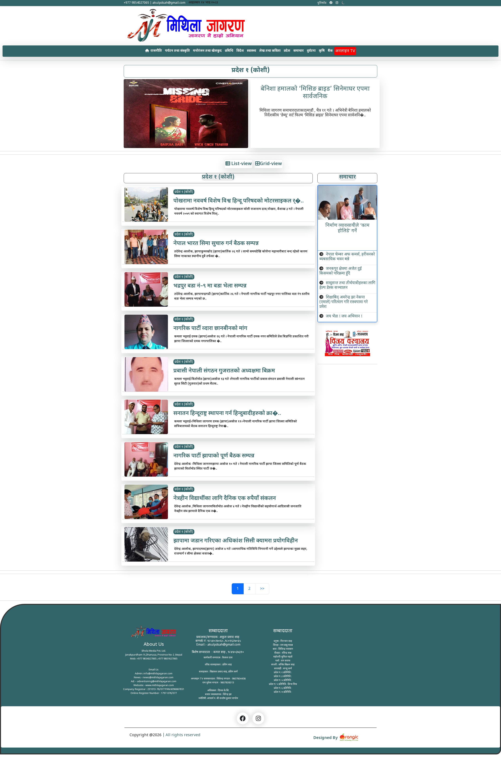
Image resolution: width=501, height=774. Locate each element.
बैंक (330, 51)
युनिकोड (321, 3)
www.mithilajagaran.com (159, 685)
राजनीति (156, 51)
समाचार (298, 51)
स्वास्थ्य (251, 51)
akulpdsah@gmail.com (223, 645)
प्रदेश (287, 51)
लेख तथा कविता (270, 51)
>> (262, 588)
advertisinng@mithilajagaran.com (156, 681)
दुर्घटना (311, 51)
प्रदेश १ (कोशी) (184, 192)
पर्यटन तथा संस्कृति (177, 51)
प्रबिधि (229, 51)
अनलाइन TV (345, 51)
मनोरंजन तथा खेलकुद (207, 51)
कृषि (322, 51)
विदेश (240, 51)
